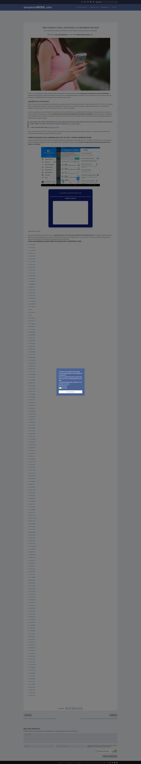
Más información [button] (63, 385)
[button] (60, 388)
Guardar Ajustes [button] (70, 391)
